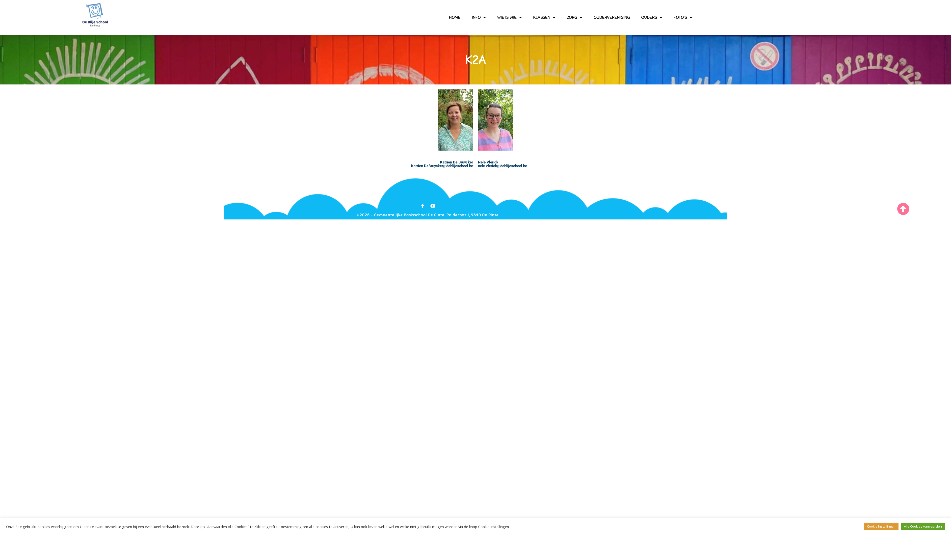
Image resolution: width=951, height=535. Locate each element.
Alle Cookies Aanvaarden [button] (923, 526)
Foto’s (680, 17)
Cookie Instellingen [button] (881, 526)
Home (454, 17)
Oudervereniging (612, 17)
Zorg (572, 17)
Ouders (649, 17)
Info (476, 17)
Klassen (541, 17)
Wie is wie (507, 17)
